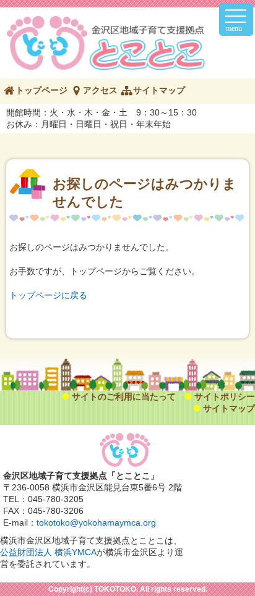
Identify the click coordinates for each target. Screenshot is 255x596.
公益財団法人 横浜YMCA (48, 552)
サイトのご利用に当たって (124, 396)
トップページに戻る (48, 295)
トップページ (41, 90)
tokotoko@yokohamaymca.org (96, 522)
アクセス (100, 90)
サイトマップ (159, 90)
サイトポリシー (224, 396)
